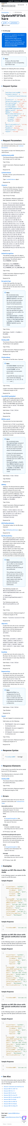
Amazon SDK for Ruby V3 (10, 1106)
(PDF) (15, 45)
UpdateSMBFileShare (14, 1113)
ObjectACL (9, 126)
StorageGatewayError (11, 818)
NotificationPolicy (12, 124)
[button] (6, 31)
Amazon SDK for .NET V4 (10, 1088)
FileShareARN (10, 105)
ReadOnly (9, 128)
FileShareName (10, 106)
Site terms (9, 1124)
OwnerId (10, 121)
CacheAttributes (11, 94)
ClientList (9, 99)
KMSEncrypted (10, 110)
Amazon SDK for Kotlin (10, 1099)
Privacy (4, 1124)
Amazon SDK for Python (10, 1103)
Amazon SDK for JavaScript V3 (12, 1097)
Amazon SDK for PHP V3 (10, 1101)
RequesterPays (10, 129)
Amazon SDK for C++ (9, 1091)
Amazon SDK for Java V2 (10, 1095)
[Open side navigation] (2, 9)
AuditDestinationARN (13, 92)
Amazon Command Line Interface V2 (14, 1086)
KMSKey (8, 112)
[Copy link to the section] (2, 86)
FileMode (11, 117)
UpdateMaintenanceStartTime (13, 1117)
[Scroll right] (26, 5)
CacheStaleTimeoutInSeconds (17, 96)
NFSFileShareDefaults (13, 114)
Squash (8, 131)
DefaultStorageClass (13, 101)
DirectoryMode (13, 115)
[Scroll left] (16, 5)
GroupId (10, 119)
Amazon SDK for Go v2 (10, 1093)
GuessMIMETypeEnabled (13, 108)
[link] (18, 12)
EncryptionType (11, 103)
